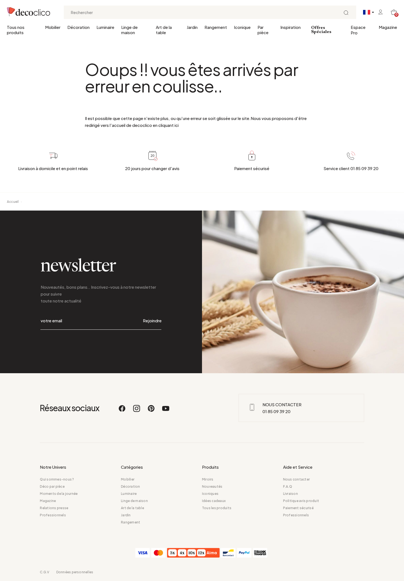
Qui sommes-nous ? (57, 479)
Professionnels (53, 515)
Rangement (215, 27)
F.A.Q (287, 486)
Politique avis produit (301, 501)
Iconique (242, 27)
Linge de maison (129, 29)
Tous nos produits (15, 29)
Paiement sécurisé (298, 508)
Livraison (290, 494)
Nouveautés (212, 486)
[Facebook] (122, 411)
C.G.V (44, 572)
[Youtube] (165, 411)
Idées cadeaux (214, 501)
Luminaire (105, 27)
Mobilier (52, 27)
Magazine (388, 27)
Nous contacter (296, 479)
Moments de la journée (59, 494)
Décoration (78, 27)
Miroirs (208, 479)
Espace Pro (358, 29)
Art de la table (164, 29)
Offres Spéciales (321, 30)
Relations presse (54, 508)
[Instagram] (137, 411)
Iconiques (210, 494)
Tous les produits (216, 508)
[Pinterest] (151, 411)
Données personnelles (74, 572)
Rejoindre (152, 320)
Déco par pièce (52, 486)
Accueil (13, 202)
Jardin (192, 27)
